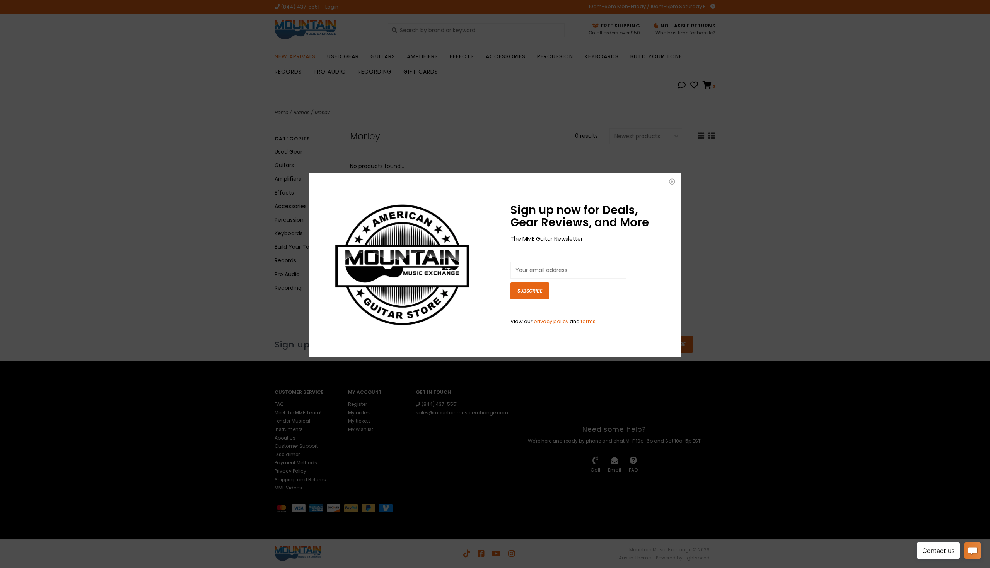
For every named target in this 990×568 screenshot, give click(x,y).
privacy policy (551, 321)
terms (588, 321)
